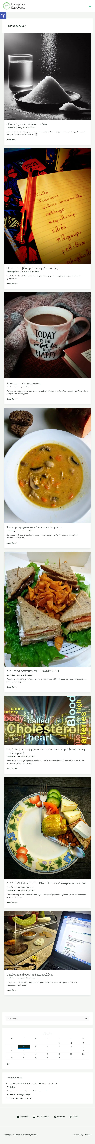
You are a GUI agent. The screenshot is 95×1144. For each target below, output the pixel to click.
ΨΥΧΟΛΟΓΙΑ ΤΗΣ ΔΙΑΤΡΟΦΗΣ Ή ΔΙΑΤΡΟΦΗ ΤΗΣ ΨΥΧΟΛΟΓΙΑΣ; (32, 1083)
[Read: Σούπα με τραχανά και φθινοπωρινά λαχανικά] (47, 465)
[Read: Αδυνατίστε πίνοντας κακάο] (47, 335)
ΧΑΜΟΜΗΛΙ (10, 1087)
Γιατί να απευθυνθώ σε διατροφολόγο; (30, 974)
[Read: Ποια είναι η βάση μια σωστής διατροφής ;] (47, 206)
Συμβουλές (11, 127)
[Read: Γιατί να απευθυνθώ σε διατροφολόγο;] (47, 940)
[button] (3, 15)
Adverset (87, 1135)
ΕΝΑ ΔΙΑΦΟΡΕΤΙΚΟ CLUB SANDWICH (33, 671)
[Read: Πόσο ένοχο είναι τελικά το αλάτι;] (47, 76)
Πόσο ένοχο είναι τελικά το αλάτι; (27, 124)
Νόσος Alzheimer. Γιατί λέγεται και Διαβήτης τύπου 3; (26, 1091)
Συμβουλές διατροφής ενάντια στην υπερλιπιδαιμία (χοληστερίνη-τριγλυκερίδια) (46, 751)
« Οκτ (8, 1064)
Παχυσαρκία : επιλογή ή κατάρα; (18, 1095)
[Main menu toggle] (90, 5)
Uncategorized (13, 272)
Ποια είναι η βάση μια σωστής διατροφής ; (32, 268)
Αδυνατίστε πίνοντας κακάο (23, 383)
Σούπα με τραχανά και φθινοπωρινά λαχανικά (34, 527)
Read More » (12, 140)
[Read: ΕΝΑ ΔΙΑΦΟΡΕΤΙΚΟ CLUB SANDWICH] (47, 609)
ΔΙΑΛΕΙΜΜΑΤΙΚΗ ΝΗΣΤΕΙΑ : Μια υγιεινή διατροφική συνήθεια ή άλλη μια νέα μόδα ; (47, 885)
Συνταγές (10, 531)
